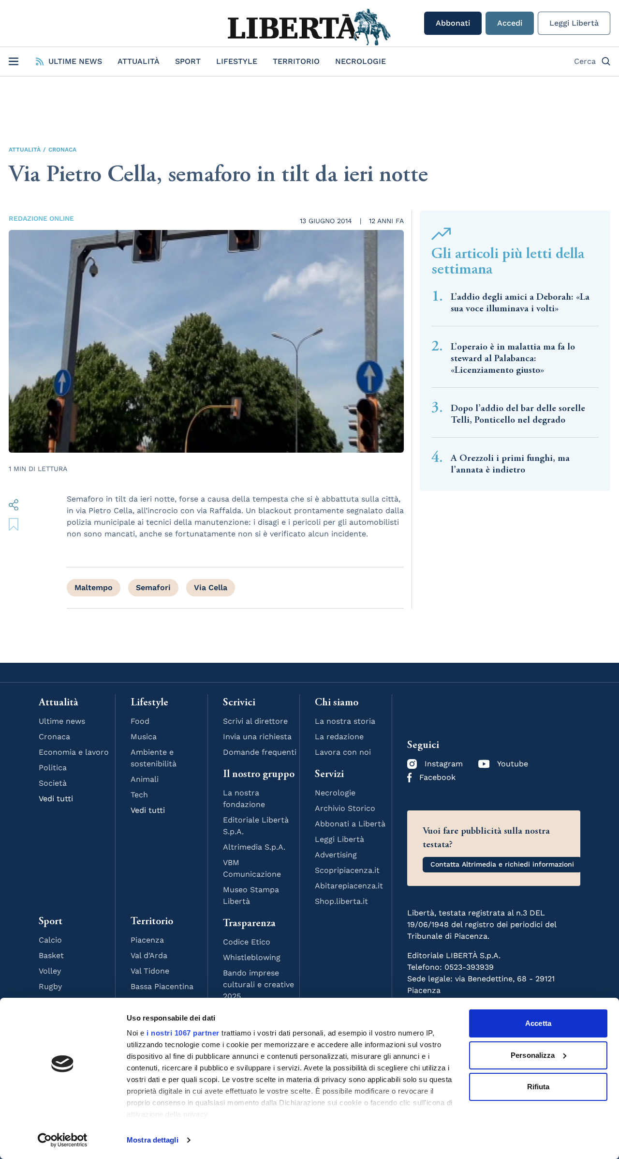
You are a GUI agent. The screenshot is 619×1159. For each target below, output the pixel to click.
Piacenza (147, 940)
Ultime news (62, 721)
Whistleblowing (251, 957)
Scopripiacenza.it (347, 870)
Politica (53, 767)
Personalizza (533, 1055)
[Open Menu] (13, 61)
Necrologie (360, 61)
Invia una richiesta (257, 736)
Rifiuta (538, 1087)
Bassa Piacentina (162, 986)
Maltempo (93, 587)
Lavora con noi (343, 752)
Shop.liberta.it (341, 901)
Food (140, 721)
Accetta (538, 1023)
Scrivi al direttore (255, 721)
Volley (50, 971)
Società (53, 783)
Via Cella (210, 587)
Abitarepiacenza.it (349, 885)
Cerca (585, 61)
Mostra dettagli (152, 1140)
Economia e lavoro (74, 752)
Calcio (50, 940)
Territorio (296, 61)
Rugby (50, 986)
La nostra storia (345, 721)
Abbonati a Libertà (350, 823)
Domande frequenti (259, 752)
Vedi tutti (56, 798)
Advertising (336, 854)
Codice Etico (246, 941)
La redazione (339, 736)
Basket (51, 955)
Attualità (139, 61)
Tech (139, 794)
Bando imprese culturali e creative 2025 (258, 984)
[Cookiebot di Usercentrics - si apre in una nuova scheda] (62, 1140)
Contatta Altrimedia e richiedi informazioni (502, 864)
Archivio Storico (345, 808)
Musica (144, 736)
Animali (145, 779)
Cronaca (62, 149)
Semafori (153, 587)
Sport (188, 61)
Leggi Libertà (574, 23)
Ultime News (75, 61)
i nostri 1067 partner (183, 1033)
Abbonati (453, 23)
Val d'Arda (149, 955)
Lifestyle (236, 61)
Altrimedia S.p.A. (254, 847)
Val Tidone (150, 971)
